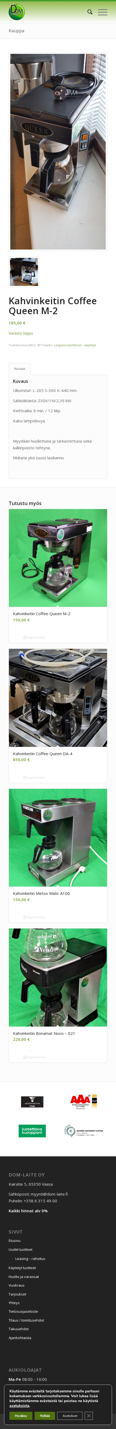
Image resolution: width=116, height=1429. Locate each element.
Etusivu (15, 1240)
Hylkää (45, 1416)
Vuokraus (17, 1285)
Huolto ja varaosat (24, 1276)
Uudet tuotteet (20, 1249)
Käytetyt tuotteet (22, 1267)
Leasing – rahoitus (30, 1258)
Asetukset (70, 1416)
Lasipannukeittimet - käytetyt (75, 345)
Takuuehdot (19, 1328)
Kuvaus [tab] (19, 368)
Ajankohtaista (20, 1337)
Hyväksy (21, 1416)
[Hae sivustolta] (87, 12)
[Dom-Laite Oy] (48, 12)
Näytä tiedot (35, 637)
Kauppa (16, 31)
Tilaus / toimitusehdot (26, 1320)
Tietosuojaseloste (23, 1311)
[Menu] (100, 12)
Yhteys (14, 1302)
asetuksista (19, 1405)
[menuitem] (87, 12)
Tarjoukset (17, 1294)
